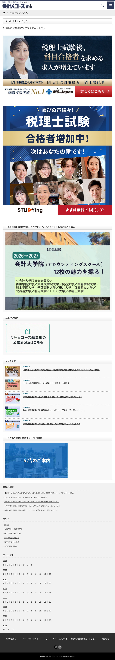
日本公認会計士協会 (11, 542)
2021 (5, 607)
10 (40, 574)
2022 (5, 598)
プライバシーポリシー (31, 639)
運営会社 (105, 639)
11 (45, 574)
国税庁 (6, 525)
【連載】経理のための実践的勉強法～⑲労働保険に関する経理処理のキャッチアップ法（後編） (61, 370)
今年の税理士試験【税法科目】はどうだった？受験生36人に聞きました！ (52, 397)
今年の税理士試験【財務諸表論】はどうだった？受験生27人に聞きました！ (53, 410)
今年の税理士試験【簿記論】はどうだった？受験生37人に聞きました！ (51, 424)
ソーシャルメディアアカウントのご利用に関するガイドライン (71, 639)
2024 (5, 579)
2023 (5, 589)
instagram (60, 647)
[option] (57, 66)
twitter (56, 647)
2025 (5, 570)
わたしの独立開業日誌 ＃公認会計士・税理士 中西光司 (46, 383)
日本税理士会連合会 (11, 538)
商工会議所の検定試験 (12, 533)
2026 (5, 561)
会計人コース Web (55, 656)
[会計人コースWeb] (17, 7)
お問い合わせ (11, 639)
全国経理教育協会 (11, 546)
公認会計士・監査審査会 (13, 529)
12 (50, 574)
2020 (5, 616)
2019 (5, 625)
